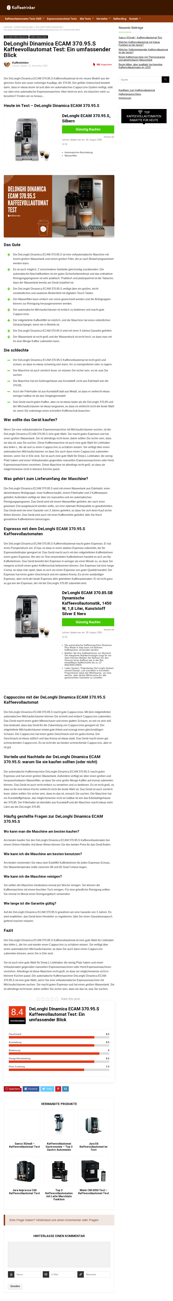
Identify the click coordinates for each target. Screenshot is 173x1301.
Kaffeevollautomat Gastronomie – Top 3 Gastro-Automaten (59, 1146)
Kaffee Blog (119, 18)
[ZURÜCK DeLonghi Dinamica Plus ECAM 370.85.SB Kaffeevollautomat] (3, 1292)
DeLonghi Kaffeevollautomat (16, 37)
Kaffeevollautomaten (38, 37)
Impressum (125, 97)
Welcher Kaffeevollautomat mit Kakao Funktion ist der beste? (139, 43)
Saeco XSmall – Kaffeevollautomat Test (24, 1145)
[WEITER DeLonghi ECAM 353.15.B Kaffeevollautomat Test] (169, 1292)
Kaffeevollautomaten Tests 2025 (23, 18)
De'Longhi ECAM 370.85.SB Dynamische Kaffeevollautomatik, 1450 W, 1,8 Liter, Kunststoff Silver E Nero (87, 603)
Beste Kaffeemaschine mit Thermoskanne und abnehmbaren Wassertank (142, 58)
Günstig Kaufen (88, 129)
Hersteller (102, 18)
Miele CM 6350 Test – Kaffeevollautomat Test (93, 1192)
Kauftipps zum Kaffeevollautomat (137, 90)
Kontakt (133, 18)
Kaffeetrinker (20, 62)
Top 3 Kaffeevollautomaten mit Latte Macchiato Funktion (59, 1195)
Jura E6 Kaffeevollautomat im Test (93, 1146)
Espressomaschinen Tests (62, 18)
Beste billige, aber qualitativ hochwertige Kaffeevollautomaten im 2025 (140, 66)
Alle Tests (85, 18)
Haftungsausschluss (130, 94)
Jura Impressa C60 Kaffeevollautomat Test (24, 1192)
